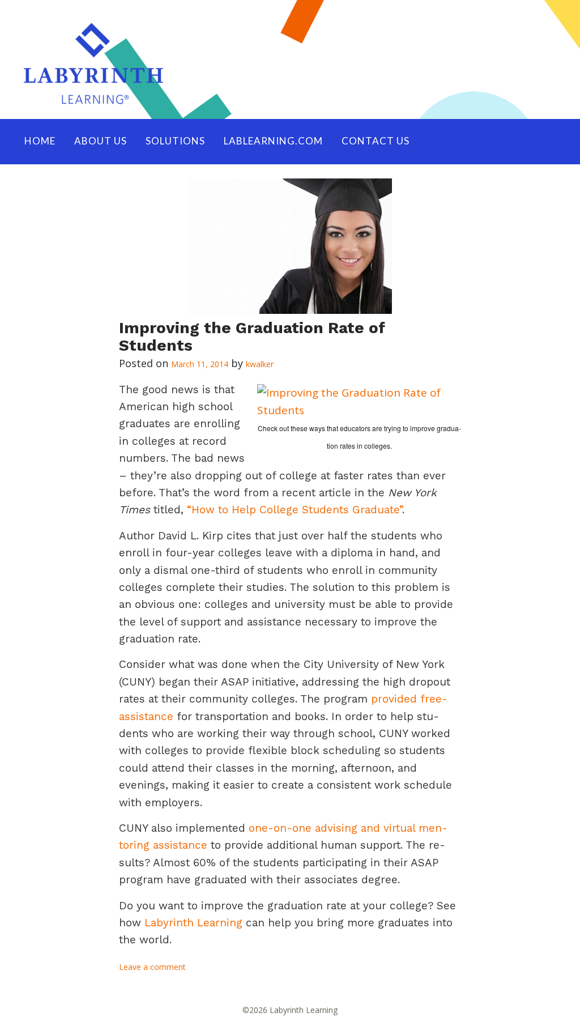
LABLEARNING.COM (273, 141)
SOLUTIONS (175, 141)
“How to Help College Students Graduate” (294, 509)
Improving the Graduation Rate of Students (252, 336)
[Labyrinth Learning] (290, 59)
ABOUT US (100, 141)
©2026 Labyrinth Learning (290, 1010)
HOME (40, 141)
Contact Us (376, 141)
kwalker (260, 364)
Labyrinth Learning (193, 922)
